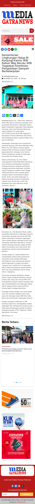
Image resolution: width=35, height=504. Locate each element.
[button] (13, 382)
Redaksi (15, 5)
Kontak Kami (7, 5)
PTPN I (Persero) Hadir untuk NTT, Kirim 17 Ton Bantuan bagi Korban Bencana (17, 350)
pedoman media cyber (25, 5)
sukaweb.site (21, 502)
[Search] (32, 30)
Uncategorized (6, 346)
